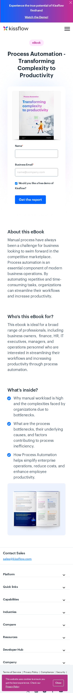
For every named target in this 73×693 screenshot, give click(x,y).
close (58, 683)
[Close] (70, 2)
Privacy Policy (31, 672)
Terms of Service (12, 672)
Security (60, 672)
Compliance (47, 672)
